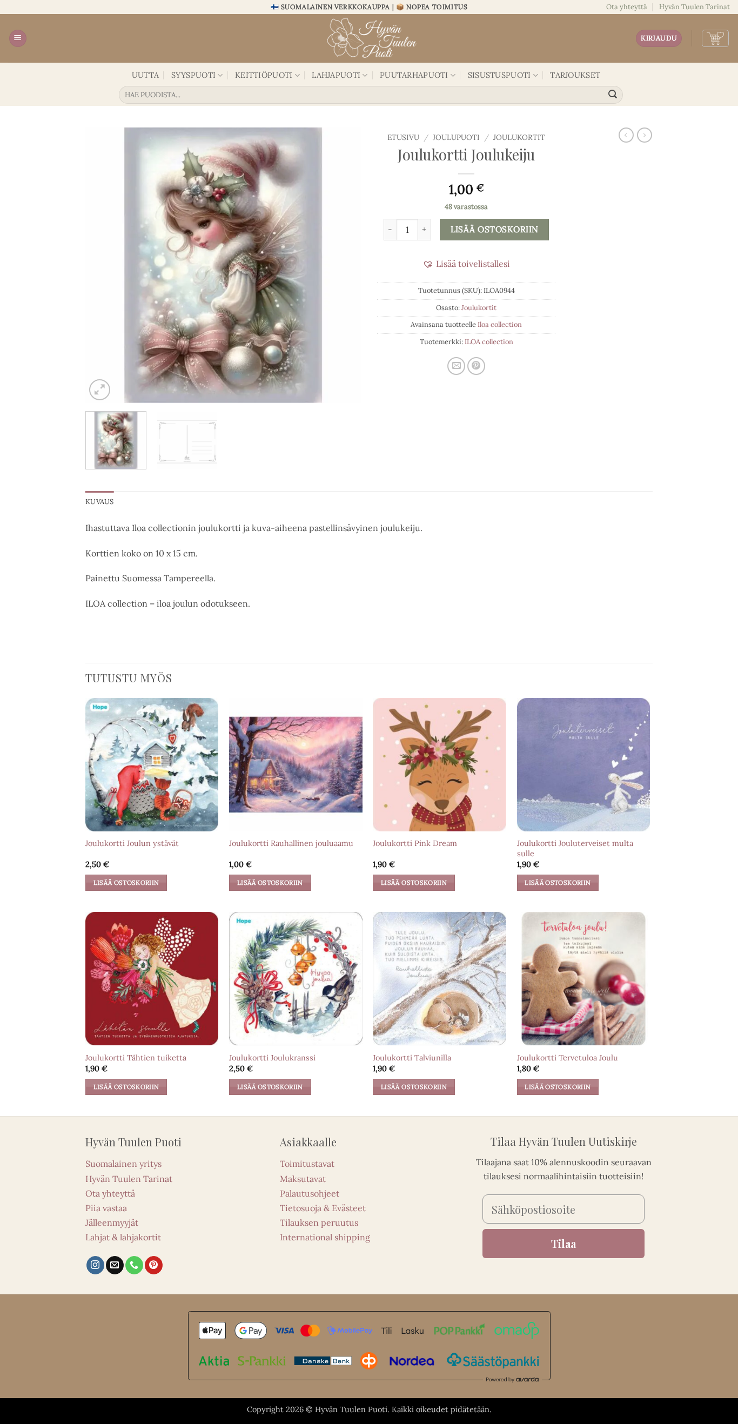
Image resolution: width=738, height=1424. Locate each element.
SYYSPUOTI (193, 75)
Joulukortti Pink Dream (415, 843)
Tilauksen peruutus (319, 1222)
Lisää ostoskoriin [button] (126, 882)
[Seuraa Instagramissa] (95, 1265)
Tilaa (563, 1243)
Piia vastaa (106, 1208)
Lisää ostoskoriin (495, 229)
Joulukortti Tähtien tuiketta (135, 1058)
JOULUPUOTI (456, 137)
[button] (17, 39)
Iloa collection (500, 324)
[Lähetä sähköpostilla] (456, 366)
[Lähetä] (613, 95)
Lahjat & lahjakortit (123, 1237)
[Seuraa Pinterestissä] (154, 1265)
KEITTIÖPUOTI (263, 75)
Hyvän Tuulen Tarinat (694, 6)
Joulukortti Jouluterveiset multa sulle (575, 848)
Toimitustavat (307, 1163)
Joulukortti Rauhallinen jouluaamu (291, 843)
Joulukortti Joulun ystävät (132, 843)
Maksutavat (303, 1178)
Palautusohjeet (309, 1193)
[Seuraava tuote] (626, 135)
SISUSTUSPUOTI (499, 75)
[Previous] (104, 265)
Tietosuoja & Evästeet (323, 1208)
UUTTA (145, 75)
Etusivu (403, 137)
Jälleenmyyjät (111, 1222)
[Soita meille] (134, 1265)
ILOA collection (489, 341)
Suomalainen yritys (123, 1163)
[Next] (342, 265)
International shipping (325, 1237)
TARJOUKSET (575, 75)
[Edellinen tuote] (644, 135)
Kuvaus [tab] (99, 501)
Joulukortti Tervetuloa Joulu (567, 1058)
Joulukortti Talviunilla (412, 1058)
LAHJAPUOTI (336, 75)
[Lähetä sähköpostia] (115, 1265)
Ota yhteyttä (626, 6)
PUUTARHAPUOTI (414, 75)
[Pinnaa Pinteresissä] (476, 366)
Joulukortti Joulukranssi (272, 1058)
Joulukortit (519, 137)
